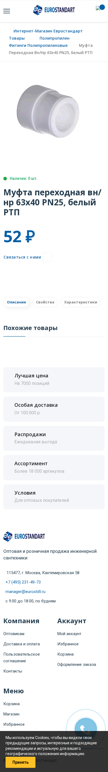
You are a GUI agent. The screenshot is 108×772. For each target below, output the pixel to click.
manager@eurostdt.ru (25, 591)
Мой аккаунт (69, 633)
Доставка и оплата (21, 643)
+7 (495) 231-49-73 (23, 582)
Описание (16, 302)
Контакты (12, 671)
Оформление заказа (76, 664)
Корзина (65, 654)
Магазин (11, 714)
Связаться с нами (22, 257)
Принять (20, 762)
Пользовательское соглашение (21, 657)
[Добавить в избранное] (47, 257)
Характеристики (80, 302)
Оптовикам (13, 633)
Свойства (45, 302)
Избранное (68, 643)
